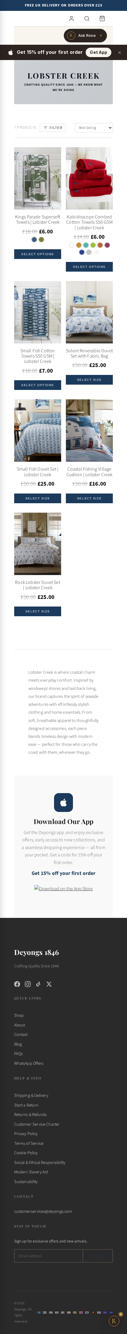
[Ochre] (79, 245)
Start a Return (26, 1105)
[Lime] (93, 245)
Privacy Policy (26, 1134)
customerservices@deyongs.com (43, 1211)
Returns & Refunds (30, 1115)
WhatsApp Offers (28, 1063)
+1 (96, 252)
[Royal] (81, 252)
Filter (56, 127)
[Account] (71, 18)
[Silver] (89, 252)
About (19, 1025)
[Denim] (34, 239)
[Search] (87, 18)
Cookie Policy (26, 1153)
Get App (98, 52)
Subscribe (98, 1256)
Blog (18, 1044)
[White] (71, 245)
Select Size (89, 379)
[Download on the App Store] (63, 892)
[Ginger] (100, 245)
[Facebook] (17, 984)
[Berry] (107, 245)
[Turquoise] (86, 245)
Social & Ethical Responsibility (39, 1162)
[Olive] (41, 239)
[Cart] (102, 18)
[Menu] (29, 18)
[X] (49, 984)
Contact (21, 1034)
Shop (19, 1015)
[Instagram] (28, 984)
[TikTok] (38, 984)
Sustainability (26, 1182)
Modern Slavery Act (31, 1172)
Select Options (37, 254)
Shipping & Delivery (31, 1095)
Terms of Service (28, 1143)
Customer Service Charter (36, 1124)
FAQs (18, 1054)
